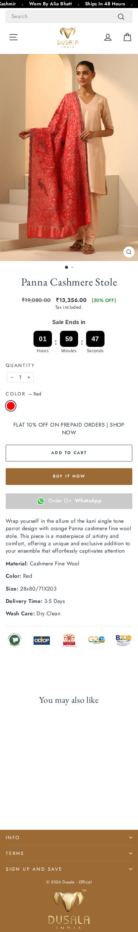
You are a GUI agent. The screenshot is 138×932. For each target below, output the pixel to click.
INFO (13, 837)
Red (11, 406)
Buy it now (69, 476)
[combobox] (69, 16)
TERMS (15, 853)
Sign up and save (34, 869)
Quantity (20, 365)
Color (23, 394)
